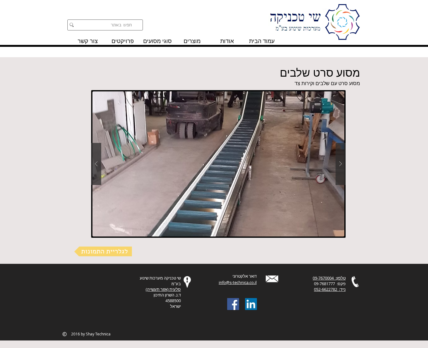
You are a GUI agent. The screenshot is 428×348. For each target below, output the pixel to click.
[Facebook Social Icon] (233, 304)
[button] (218, 164)
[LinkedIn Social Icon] (251, 304)
